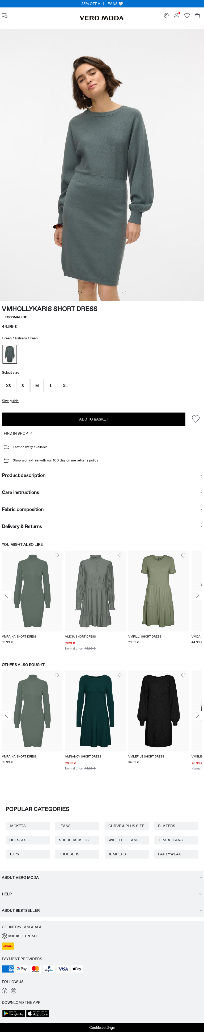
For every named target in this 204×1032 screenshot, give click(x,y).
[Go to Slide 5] (115, 292)
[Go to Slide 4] (106, 292)
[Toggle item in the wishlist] (195, 419)
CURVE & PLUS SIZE (126, 826)
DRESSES (18, 840)
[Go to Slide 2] (89, 292)
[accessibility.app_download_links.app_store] (38, 1017)
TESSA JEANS (170, 840)
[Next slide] (197, 595)
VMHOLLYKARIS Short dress (49, 308)
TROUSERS (69, 854)
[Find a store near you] (166, 17)
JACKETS (17, 826)
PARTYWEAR (169, 854)
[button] (8, 385)
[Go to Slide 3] (97, 292)
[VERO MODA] (102, 19)
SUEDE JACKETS (74, 840)
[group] (32, 601)
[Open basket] (197, 16)
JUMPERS (117, 854)
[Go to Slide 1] (80, 292)
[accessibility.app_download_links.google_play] (14, 1017)
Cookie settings (102, 1027)
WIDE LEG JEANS (123, 840)
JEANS (65, 826)
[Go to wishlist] (187, 17)
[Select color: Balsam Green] (9, 354)
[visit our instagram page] (13, 992)
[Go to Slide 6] (124, 292)
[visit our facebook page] (4, 992)
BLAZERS (166, 826)
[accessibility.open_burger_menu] (5, 16)
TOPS (14, 854)
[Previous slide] (6, 595)
